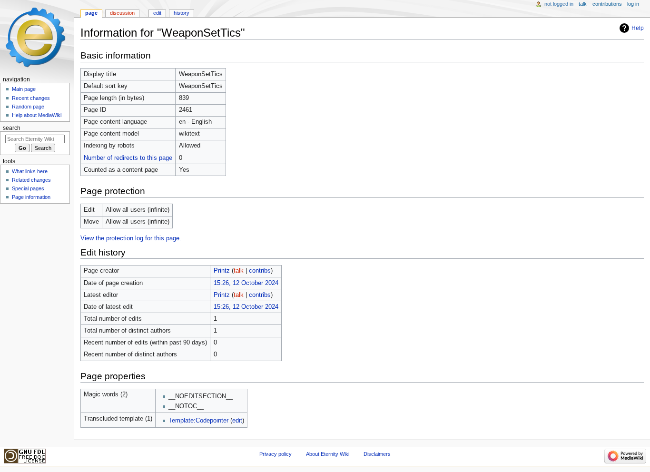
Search (11, 128)
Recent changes (31, 98)
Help (637, 28)
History (181, 13)
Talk (583, 4)
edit (237, 420)
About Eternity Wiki (327, 454)
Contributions (607, 4)
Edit (157, 13)
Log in (633, 4)
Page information (31, 197)
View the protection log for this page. (130, 238)
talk (239, 270)
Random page (28, 106)
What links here (30, 171)
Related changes (31, 180)
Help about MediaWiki (36, 115)
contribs (260, 270)
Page (91, 13)
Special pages (28, 188)
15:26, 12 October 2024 (246, 283)
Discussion (122, 13)
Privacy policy (275, 454)
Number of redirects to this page (128, 158)
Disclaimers (377, 454)
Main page (24, 89)
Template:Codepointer (198, 420)
